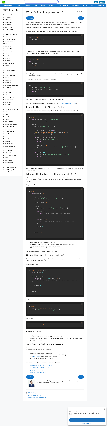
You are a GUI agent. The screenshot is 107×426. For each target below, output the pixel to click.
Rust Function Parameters (10, 39)
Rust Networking (8, 162)
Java (36, 5)
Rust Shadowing (7, 24)
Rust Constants (7, 22)
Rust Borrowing (7, 51)
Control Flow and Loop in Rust (68, 103)
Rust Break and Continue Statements (37, 397)
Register (102, 2)
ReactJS (85, 5)
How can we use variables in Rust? (39, 369)
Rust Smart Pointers (8, 131)
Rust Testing (6, 119)
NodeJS (51, 5)
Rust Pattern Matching (9, 70)
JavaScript (27, 5)
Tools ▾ (18, 2)
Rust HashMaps (7, 92)
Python (43, 5)
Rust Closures (7, 46)
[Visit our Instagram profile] (82, 12)
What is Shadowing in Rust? (37, 371)
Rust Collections (7, 87)
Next (80, 18)
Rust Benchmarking (8, 126)
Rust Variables (7, 17)
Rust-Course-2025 (32, 394)
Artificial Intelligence (63, 5)
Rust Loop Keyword (8, 32)
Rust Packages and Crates (10, 85)
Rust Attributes (7, 117)
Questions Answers (8, 5)
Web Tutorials (31, 392)
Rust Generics (7, 80)
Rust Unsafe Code (8, 129)
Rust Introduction (8, 15)
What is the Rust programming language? (41, 365)
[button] (104, 409)
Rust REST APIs (7, 158)
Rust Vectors (6, 90)
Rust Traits (6, 78)
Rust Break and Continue (10, 34)
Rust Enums (6, 68)
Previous (30, 18)
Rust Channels (7, 104)
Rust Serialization (8, 150)
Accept (87, 420)
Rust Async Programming (10, 109)
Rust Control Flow (8, 29)
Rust (92, 5)
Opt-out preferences (86, 423)
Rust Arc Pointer (7, 139)
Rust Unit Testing (8, 121)
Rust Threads (7, 102)
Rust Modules (7, 82)
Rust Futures (6, 112)
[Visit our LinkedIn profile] (77, 12)
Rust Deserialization (8, 153)
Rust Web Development (10, 155)
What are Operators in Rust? (38, 372)
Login (96, 2)
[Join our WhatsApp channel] (80, 12)
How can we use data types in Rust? (39, 367)
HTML (19, 5)
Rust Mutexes (7, 107)
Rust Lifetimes (7, 56)
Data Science (75, 5)
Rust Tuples (6, 65)
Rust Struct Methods (9, 75)
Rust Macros (6, 114)
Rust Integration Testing (10, 124)
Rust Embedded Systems (10, 167)
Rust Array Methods (8, 63)
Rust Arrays (6, 60)
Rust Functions (7, 37)
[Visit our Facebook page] (75, 12)
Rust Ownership (7, 48)
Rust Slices (6, 53)
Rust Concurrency (8, 100)
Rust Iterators (7, 95)
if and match (36, 357)
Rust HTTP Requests (8, 165)
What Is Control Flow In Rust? (35, 395)
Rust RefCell (6, 141)
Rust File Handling (8, 143)
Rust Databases (7, 160)
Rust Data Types (7, 20)
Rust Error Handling (8, 97)
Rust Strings (6, 58)
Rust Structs (6, 73)
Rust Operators (7, 27)
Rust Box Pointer (8, 134)
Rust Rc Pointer (7, 136)
